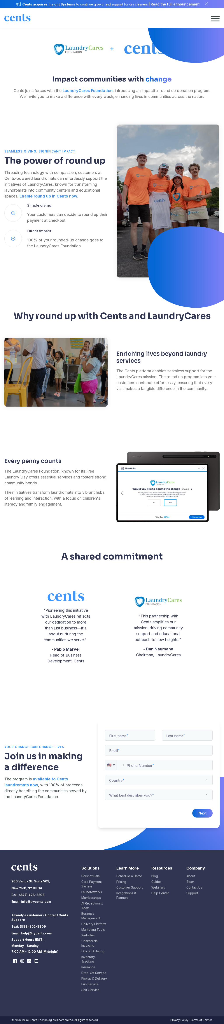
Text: (15, 926)
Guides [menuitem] (156, 882)
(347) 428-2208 (31, 895)
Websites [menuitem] (88, 935)
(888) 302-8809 (33, 926)
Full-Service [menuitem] (90, 984)
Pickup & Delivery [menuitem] (94, 978)
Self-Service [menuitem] (90, 990)
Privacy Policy (179, 1020)
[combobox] (159, 780)
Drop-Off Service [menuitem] (93, 973)
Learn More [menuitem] (127, 868)
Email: (16, 901)
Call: (14, 895)
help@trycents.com (36, 933)
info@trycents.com (36, 901)
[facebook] (15, 961)
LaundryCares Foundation (88, 90)
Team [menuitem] (190, 882)
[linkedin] (29, 961)
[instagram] (22, 961)
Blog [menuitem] (154, 876)
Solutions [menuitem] (90, 868)
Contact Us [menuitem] (194, 887)
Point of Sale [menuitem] (90, 876)
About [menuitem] (190, 876)
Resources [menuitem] (161, 868)
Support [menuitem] (192, 893)
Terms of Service (201, 1020)
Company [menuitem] (195, 868)
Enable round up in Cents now (48, 196)
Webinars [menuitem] (158, 887)
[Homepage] (17, 22)
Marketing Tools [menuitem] (93, 929)
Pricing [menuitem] (121, 882)
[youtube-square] (36, 961)
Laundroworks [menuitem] (91, 892)
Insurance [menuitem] (88, 967)
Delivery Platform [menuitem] (93, 924)
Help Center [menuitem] (160, 893)
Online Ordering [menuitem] (92, 951)
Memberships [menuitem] (91, 897)
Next (202, 813)
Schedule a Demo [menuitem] (129, 876)
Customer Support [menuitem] (129, 887)
